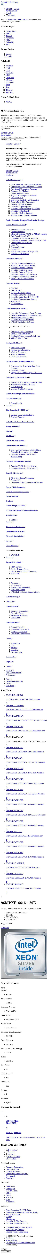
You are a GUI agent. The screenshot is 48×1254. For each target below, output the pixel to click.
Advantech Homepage (9, 2)
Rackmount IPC (17, 304)
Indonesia (9, 73)
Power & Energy (17, 247)
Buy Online (12, 1150)
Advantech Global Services (15, 527)
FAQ (8, 1200)
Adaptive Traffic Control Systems (24, 466)
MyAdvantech (11, 11)
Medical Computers (18, 352)
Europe (9, 54)
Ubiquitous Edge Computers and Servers (27, 482)
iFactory (9, 431)
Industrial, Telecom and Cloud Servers (26, 313)
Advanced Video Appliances (22, 332)
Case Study (10, 1186)
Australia (9, 66)
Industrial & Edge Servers (15, 440)
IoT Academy (16, 585)
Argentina (10, 38)
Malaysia (11, 15)
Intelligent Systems (12, 283)
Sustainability (11, 657)
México (9, 36)
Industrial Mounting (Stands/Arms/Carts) (20, 394)
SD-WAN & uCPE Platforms (22, 320)
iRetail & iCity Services (14, 473)
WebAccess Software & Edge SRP (24, 251)
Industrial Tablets (17, 370)
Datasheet (5, 928)
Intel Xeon (10, 686)
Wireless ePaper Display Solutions (24, 215)
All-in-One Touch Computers (22, 478)
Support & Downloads (14, 562)
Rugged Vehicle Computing (15, 487)
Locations (14, 650)
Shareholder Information (20, 634)
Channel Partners (12, 546)
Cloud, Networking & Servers (16, 308)
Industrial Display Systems (21, 206)
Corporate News (12, 1169)
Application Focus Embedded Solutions (26, 187)
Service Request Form (19, 569)
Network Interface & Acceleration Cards (26, 315)
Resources (15, 583)
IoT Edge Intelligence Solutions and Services (21, 510)
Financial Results (17, 627)
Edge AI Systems (17, 417)
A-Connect (10, 675)
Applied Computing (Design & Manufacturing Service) (25, 220)
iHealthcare (10, 436)
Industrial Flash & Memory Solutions (25, 209)
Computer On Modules (20, 191)
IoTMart (9, 671)
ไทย (7, 87)
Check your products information (24, 571)
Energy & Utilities (12, 426)
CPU (8, 683)
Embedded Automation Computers (24, 238)
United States (11, 31)
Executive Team (17, 613)
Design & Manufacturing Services (17, 492)
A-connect (10, 1202)
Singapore (10, 82)
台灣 (8, 85)
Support (9, 557)
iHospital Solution (18, 348)
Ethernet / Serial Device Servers (23, 265)
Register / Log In (12, 144)
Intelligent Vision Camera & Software (25, 336)
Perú (7, 44)
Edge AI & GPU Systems (21, 293)
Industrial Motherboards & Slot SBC (25, 297)
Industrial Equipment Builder (16, 445)
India (8, 71)
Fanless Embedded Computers (22, 202)
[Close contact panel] (2, 1112)
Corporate (10, 601)
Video (8, 1193)
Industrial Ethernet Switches (22, 268)
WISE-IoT (15, 555)
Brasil (8, 33)
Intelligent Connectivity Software (24, 276)
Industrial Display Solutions (15, 506)
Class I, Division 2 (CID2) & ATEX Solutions (29, 234)
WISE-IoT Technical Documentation (25, 592)
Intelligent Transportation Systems (24, 299)
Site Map (9, 1238)
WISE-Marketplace (13, 673)
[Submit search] (17, 140)
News (8, 1195)
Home (8, 679)
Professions (15, 643)
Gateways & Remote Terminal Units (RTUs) (28, 240)
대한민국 (10, 78)
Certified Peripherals (13, 398)
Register (9, 9)
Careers (8, 638)
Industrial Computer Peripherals (23, 295)
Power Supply (16, 403)
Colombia (10, 42)
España (9, 56)
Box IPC (14, 288)
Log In (16, 9)
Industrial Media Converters (21, 270)
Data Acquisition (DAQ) (20, 236)
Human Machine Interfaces (21, 243)
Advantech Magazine (19, 615)
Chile (8, 40)
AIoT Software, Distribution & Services (26, 184)
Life (12, 645)
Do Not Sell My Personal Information (20, 1243)
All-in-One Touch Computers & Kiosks (26, 382)
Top (4, 1249)
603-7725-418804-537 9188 (13, 1158)
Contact (9, 666)
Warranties (15, 573)
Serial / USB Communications (22, 279)
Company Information (19, 611)
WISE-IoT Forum (18, 590)
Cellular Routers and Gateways (23, 263)
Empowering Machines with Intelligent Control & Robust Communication (26, 451)
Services (9, 522)
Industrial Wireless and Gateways (24, 274)
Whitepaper (10, 1189)
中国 (8, 68)
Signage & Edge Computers (22, 389)
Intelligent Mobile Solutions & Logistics (19, 361)
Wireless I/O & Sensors (20, 254)
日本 (8, 75)
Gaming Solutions (12, 496)
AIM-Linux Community (20, 587)
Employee (9, 662)
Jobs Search (10, 1176)
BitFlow (14, 520)
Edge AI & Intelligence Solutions (24, 195)
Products (9, 175)
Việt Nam (9, 92)
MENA (9, 102)
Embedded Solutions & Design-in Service (20, 422)
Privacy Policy (11, 1240)
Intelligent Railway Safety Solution (24, 468)
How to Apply (16, 652)
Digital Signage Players (20, 193)
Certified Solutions (18, 232)
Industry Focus (11, 1191)
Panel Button (6, 135)
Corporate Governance (20, 629)
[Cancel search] (20, 140)
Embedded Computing (13, 180)
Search (8, 13)
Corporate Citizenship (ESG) (17, 1174)
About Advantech (12, 606)
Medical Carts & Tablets (20, 350)
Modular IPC (16, 301)
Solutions (9, 405)
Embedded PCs (17, 198)
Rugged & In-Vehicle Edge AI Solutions (26, 373)
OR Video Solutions (19, 356)
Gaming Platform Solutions (21, 204)
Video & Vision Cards (19, 338)
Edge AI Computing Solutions (22, 415)
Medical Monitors (18, 354)
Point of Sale (16, 480)
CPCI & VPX (16, 290)
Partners (9, 541)
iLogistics (9, 501)
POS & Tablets (17, 387)
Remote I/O (15, 249)
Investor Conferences (19, 632)
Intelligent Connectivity (14, 258)
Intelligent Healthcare (13, 343)
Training (14, 648)
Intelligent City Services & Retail (17, 377)
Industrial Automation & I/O (16, 225)
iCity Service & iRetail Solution (23, 384)
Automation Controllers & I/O (22, 229)
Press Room (15, 617)
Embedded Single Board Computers (25, 200)
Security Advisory (12, 597)
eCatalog (9, 1197)
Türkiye (9, 90)
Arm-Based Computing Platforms (24, 189)
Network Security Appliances (22, 317)
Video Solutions (11, 515)
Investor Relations (12, 622)
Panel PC (14, 245)
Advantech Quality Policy (15, 536)
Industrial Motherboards (20, 211)
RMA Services (16, 567)
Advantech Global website (18, 19)
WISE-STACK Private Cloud (22, 322)
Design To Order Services (15, 531)
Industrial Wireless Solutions (22, 213)
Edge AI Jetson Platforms (21, 334)
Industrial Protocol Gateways (22, 272)
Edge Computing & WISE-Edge (17, 410)
